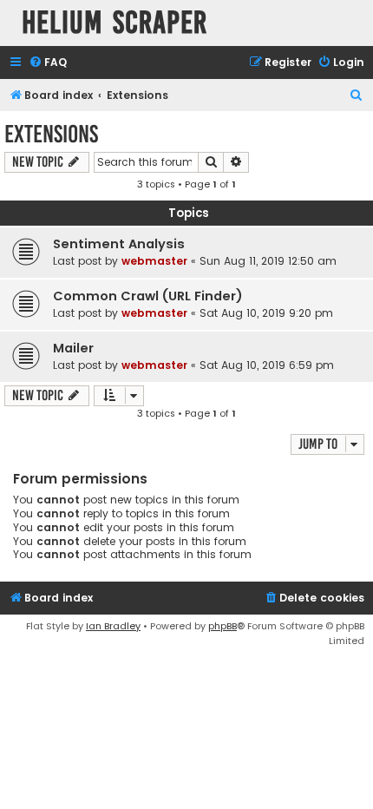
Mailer (73, 348)
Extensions (51, 134)
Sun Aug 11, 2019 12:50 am (268, 260)
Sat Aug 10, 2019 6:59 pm (267, 365)
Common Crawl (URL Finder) (148, 296)
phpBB (222, 626)
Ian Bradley (113, 626)
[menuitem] (48, 63)
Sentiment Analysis (119, 244)
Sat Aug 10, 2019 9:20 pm (266, 313)
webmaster (154, 260)
